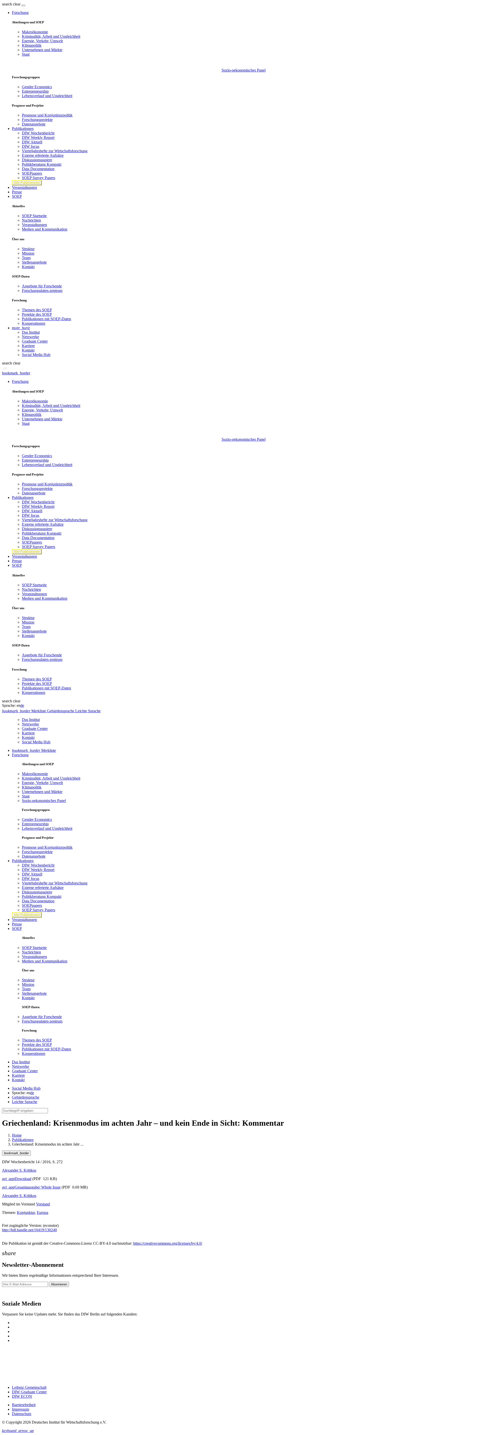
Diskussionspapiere (37, 160)
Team (26, 258)
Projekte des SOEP (37, 314)
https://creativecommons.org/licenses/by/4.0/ (167, 1243)
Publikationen (23, 1140)
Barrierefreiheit (24, 1405)
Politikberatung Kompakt (41, 164)
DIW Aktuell (32, 142)
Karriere (28, 346)
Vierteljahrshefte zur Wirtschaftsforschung (54, 151)
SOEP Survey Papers (38, 178)
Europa (42, 1212)
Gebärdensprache (25, 1097)
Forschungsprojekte (37, 120)
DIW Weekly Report (38, 137)
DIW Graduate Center (29, 1392)
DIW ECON (22, 1396)
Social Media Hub (36, 355)
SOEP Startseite (34, 216)
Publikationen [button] (23, 128)
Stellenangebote (34, 262)
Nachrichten (31, 220)
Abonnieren (59, 1284)
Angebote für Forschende (42, 286)
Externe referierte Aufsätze (43, 155)
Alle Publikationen (27, 183)
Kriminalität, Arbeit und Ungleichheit (51, 36)
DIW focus (30, 146)
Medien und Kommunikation (44, 229)
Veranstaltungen (24, 187)
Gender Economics (37, 87)
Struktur (28, 249)
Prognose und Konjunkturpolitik (47, 115)
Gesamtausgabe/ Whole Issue (31, 1187)
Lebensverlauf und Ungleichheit (47, 96)
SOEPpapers (32, 173)
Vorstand (43, 1204)
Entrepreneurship (35, 91)
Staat (26, 54)
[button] (11, 4)
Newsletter (10, 1293)
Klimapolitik (31, 45)
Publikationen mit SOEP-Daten (46, 319)
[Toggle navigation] (23, 5)
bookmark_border (16, 373)
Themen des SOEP (37, 310)
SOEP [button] (17, 196)
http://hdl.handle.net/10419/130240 (29, 1230)
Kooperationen (33, 323)
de (22, 705)
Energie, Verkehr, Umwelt (42, 41)
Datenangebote (33, 124)
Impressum (20, 1409)
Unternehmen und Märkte (42, 50)
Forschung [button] (20, 12)
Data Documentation (38, 169)
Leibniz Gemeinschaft (29, 1387)
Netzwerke (30, 337)
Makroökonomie (35, 32)
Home (17, 1135)
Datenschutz (21, 1414)
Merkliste (34, 750)
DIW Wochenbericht (38, 133)
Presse (17, 192)
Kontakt (28, 267)
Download (16, 1179)
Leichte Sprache (24, 1102)
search (7, 4)
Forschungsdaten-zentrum (42, 290)
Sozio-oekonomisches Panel (244, 70)
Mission (28, 253)
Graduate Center (35, 341)
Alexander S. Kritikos (19, 1170)
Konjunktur (26, 1212)
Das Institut (31, 332)
